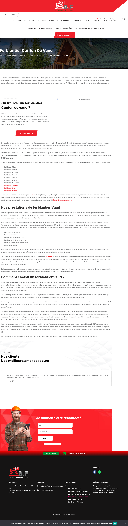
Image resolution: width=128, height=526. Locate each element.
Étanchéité (65, 21)
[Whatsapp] (99, 472)
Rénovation (53, 21)
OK (115, 523)
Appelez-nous (25, 133)
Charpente (78, 21)
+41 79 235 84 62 (10, 14)
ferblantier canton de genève (62, 200)
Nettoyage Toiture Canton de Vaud (89, 28)
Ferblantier (29, 21)
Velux (88, 21)
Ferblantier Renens (10, 191)
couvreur (49, 257)
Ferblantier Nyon (9, 188)
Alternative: (40, 444)
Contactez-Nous (65, 35)
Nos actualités (110, 21)
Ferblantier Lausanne (11, 185)
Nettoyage (41, 21)
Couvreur (17, 21)
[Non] (126, 523)
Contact (97, 21)
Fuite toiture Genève (63, 28)
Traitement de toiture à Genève (38, 28)
